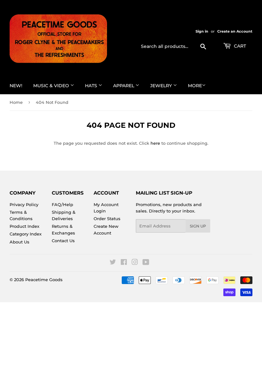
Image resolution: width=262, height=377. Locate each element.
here (155, 143)
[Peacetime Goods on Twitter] (113, 262)
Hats (91, 85)
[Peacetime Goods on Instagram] (135, 262)
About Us (19, 241)
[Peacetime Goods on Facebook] (123, 262)
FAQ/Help (62, 204)
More (195, 85)
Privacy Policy (24, 204)
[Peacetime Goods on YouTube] (146, 262)
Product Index (24, 226)
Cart (239, 46)
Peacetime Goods (44, 279)
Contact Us (63, 240)
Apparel (124, 85)
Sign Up (198, 226)
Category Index (26, 233)
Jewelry (161, 85)
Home (16, 102)
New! (16, 85)
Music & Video (51, 85)
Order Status (107, 218)
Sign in (202, 31)
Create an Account (234, 31)
